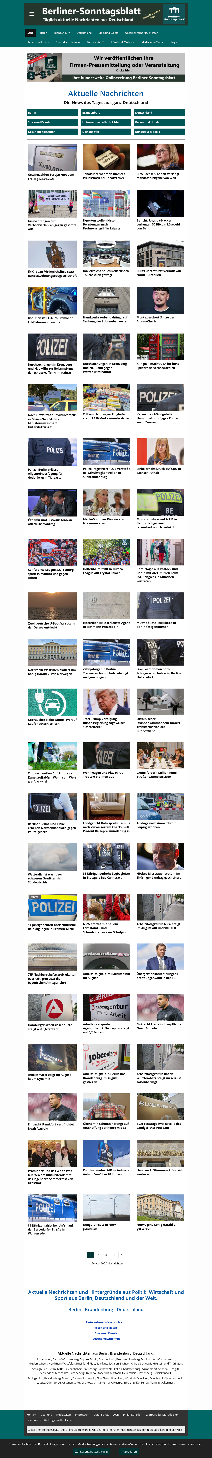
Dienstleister (94, 42)
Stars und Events (108, 33)
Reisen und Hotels (38, 42)
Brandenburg (62, 33)
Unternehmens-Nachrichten (141, 33)
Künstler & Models (122, 42)
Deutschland (84, 33)
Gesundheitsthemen (68, 42)
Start (30, 33)
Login (174, 42)
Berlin (43, 33)
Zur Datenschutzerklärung (91, 1451)
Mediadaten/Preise (153, 42)
